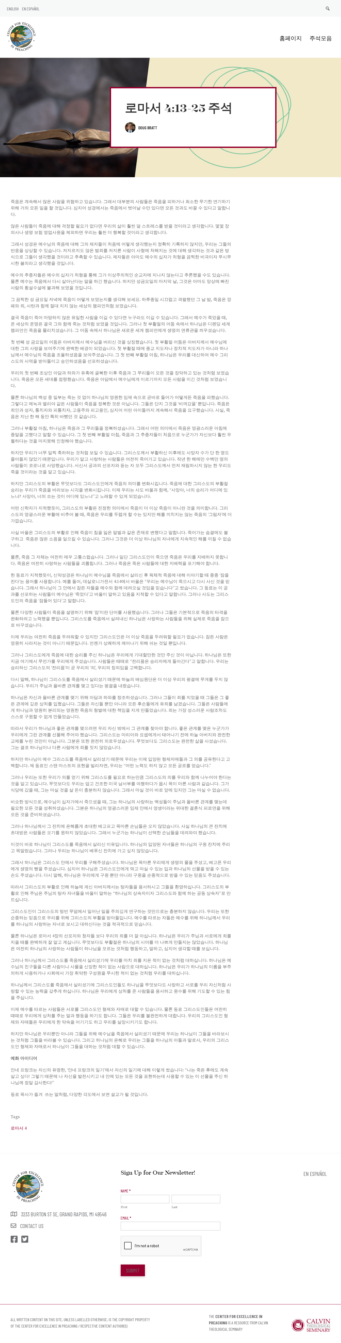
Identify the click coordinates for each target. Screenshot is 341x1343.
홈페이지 (290, 38)
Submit (133, 1270)
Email (126, 1217)
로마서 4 (19, 1128)
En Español (30, 8)
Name (126, 1190)
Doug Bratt (147, 127)
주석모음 (321, 38)
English (13, 8)
